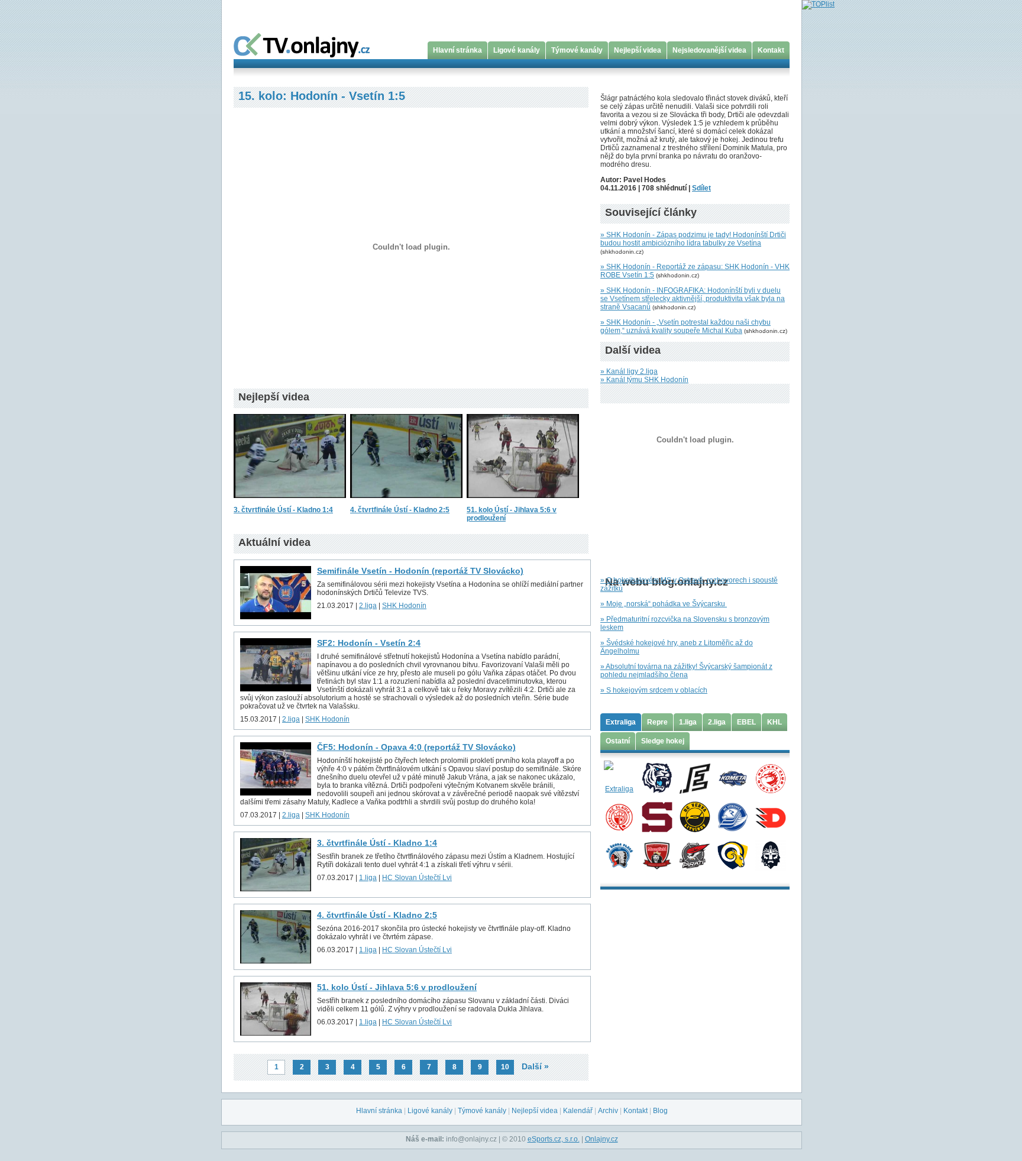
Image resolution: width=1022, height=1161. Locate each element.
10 (505, 1067)
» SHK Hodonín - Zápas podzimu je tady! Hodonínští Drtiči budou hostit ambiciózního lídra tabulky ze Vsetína (693, 239)
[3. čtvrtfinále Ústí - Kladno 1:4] (290, 501)
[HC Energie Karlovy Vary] (695, 778)
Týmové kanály (577, 50)
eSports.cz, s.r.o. (554, 1139)
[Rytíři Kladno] (770, 854)
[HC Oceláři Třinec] (770, 778)
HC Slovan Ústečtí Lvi (417, 878)
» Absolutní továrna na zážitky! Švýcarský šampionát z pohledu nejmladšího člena (686, 670)
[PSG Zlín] (732, 854)
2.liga (368, 605)
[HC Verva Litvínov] (695, 816)
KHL (774, 722)
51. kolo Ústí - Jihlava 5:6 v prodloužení (397, 987)
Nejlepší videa (637, 50)
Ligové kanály (516, 50)
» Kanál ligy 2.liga (629, 371)
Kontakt (771, 50)
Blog (660, 1111)
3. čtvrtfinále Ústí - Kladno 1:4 (283, 510)
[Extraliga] (619, 778)
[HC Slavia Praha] (619, 816)
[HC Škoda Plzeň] (619, 854)
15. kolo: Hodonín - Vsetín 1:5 (321, 95)
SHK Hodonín (404, 605)
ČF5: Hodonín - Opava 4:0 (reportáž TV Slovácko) (416, 747)
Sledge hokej (662, 741)
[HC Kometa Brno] (732, 778)
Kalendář (578, 1111)
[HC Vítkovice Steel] (732, 816)
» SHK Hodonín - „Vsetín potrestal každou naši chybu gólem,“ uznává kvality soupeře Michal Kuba (685, 326)
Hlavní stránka (457, 50)
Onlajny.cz (601, 1139)
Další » (535, 1066)
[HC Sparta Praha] (657, 816)
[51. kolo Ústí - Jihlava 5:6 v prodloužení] (523, 501)
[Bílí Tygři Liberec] (657, 778)
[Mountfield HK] (657, 854)
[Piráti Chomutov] (695, 854)
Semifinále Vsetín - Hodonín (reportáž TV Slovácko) (420, 570)
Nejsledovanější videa (709, 50)
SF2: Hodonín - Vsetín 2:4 (369, 643)
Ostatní (618, 741)
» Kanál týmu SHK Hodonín (644, 380)
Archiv (608, 1111)
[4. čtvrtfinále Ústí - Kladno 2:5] (406, 501)
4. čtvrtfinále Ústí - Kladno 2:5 (399, 510)
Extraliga (621, 722)
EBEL (746, 722)
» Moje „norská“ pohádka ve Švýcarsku (663, 604)
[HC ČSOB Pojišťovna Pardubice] (770, 816)
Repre (657, 722)
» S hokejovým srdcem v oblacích (653, 690)
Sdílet (701, 188)
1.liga (368, 878)
